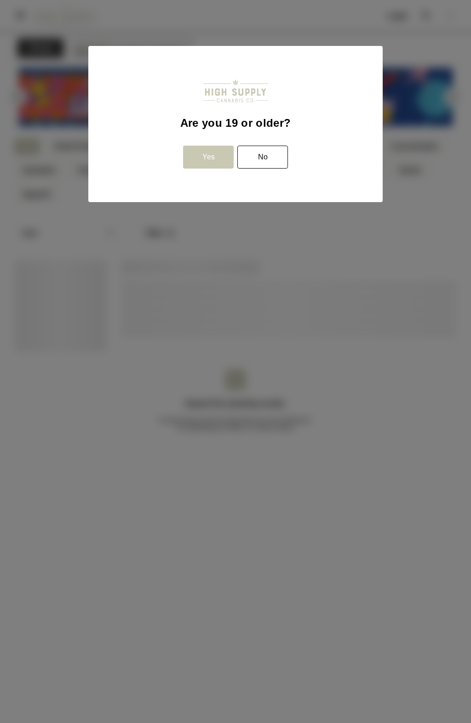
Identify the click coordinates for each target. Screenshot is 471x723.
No (263, 157)
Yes (208, 157)
